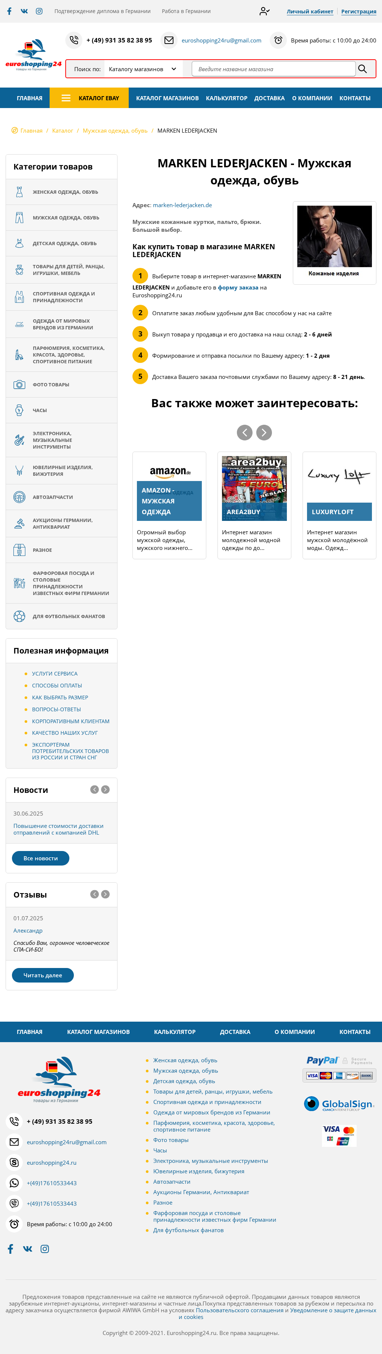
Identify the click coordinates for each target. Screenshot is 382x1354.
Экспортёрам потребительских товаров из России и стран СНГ (70, 751)
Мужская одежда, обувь (185, 1070)
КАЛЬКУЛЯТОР (226, 98)
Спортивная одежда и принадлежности (207, 1101)
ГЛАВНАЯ (30, 98)
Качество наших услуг (65, 732)
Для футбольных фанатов (188, 1230)
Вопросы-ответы (56, 709)
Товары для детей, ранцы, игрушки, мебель (213, 1091)
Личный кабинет (310, 11)
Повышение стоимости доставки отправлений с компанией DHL (58, 829)
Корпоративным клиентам (71, 721)
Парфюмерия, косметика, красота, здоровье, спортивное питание (214, 1126)
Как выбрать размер (60, 697)
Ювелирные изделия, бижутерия (198, 1171)
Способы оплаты (57, 685)
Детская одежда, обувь (184, 1081)
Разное (162, 1202)
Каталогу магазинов (136, 69)
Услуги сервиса (55, 673)
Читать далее (43, 975)
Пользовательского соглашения (240, 1310)
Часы (160, 1150)
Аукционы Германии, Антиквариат (201, 1192)
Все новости (41, 858)
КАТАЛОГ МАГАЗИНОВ (167, 98)
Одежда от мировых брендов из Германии (211, 1112)
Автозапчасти (172, 1181)
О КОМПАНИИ (312, 98)
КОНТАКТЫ (355, 98)
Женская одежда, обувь (185, 1060)
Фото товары (171, 1139)
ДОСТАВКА (269, 98)
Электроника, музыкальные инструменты (210, 1160)
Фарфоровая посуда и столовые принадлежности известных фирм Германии (214, 1216)
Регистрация (358, 11)
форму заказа (238, 287)
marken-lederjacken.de (182, 205)
